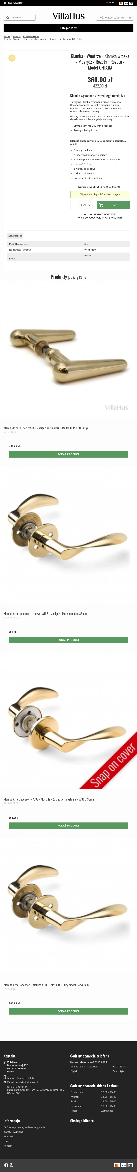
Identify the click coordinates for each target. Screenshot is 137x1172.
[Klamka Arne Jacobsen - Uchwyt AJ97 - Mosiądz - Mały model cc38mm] (68, 535)
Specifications (15, 236)
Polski (112, 3)
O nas (7, 1141)
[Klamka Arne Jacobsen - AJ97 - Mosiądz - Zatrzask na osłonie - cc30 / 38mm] (68, 721)
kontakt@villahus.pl (27, 1082)
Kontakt (8, 1145)
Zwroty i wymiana (13, 1131)
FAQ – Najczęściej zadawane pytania (24, 1127)
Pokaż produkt (68, 454)
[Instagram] (11, 1165)
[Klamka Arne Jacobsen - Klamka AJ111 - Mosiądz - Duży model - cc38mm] (68, 906)
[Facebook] (6, 1165)
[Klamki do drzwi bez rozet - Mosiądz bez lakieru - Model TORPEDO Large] (68, 349)
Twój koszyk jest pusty (112, 18)
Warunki (8, 1136)
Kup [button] (114, 204)
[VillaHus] (68, 16)
